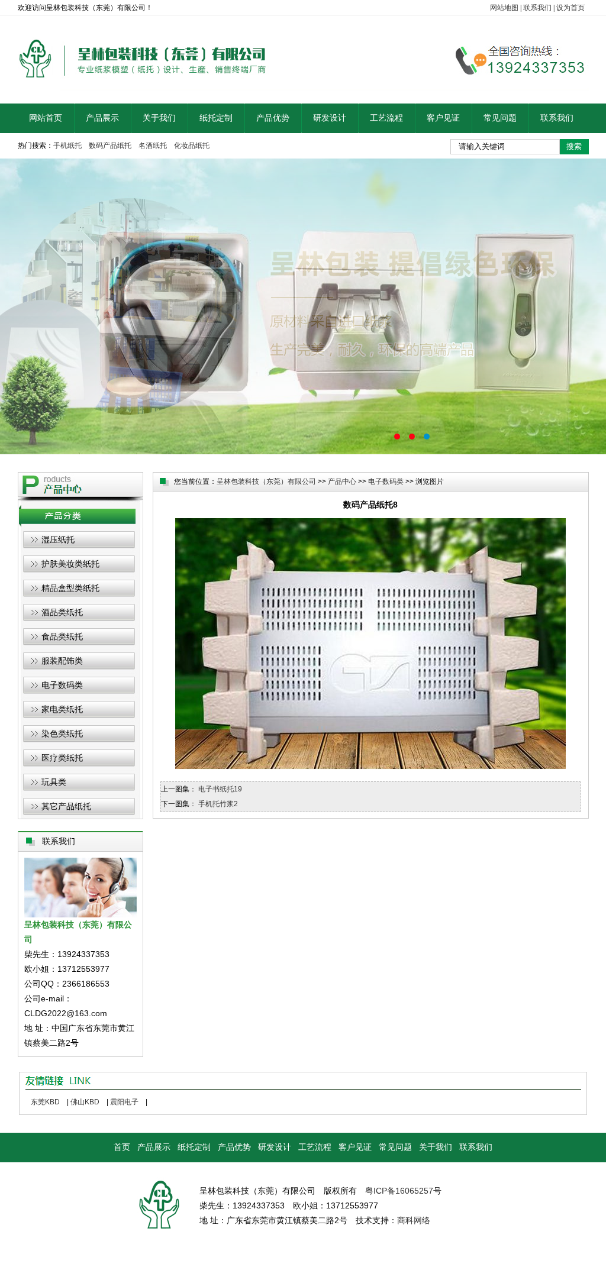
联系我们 (537, 8)
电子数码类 (62, 685)
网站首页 (45, 118)
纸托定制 (216, 118)
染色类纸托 (62, 733)
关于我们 (159, 118)
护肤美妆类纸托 (70, 563)
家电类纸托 (62, 709)
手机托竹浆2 (218, 804)
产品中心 (342, 481)
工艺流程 (386, 118)
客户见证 (443, 118)
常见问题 (500, 118)
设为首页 (570, 8)
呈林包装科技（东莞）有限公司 (266, 481)
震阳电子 (124, 1102)
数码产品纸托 (110, 145)
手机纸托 (67, 145)
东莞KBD (45, 1102)
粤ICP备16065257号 (403, 1190)
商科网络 (413, 1220)
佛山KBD (84, 1102)
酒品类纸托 (62, 612)
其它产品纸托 (66, 806)
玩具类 (53, 782)
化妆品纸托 (191, 145)
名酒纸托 (152, 145)
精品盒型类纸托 (70, 588)
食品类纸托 (62, 636)
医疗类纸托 (62, 757)
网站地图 (504, 8)
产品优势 (272, 118)
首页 (122, 1147)
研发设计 (329, 118)
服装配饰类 (62, 660)
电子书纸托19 (220, 789)
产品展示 (102, 118)
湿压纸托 (58, 539)
